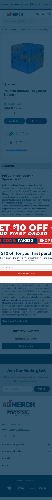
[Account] (43, 14)
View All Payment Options (16, 150)
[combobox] (26, 21)
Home (4, 30)
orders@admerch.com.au (19, 430)
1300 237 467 (15, 425)
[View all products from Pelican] (10, 84)
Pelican (13, 30)
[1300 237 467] (37, 14)
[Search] (46, 21)
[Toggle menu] (3, 14)
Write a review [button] (26, 346)
